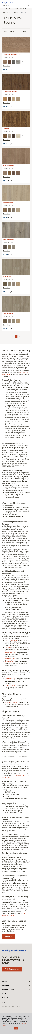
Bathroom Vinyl (10, 658)
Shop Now (6, 66)
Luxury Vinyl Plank (11, 640)
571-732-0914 (5, 5)
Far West (6, 128)
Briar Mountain (8, 313)
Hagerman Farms (8, 165)
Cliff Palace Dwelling (10, 91)
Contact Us (8, 936)
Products (15, 12)
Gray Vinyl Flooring (11, 702)
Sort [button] (24, 32)
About (4, 994)
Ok (16, 1028)
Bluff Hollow (7, 276)
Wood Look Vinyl (10, 678)
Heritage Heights (8, 202)
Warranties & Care (8, 990)
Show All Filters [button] (9, 32)
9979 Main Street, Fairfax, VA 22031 (11, 1006)
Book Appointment (13, 969)
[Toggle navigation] (28, 5)
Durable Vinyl (9, 661)
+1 (22, 62)
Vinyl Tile (8, 647)
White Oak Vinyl (10, 685)
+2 (22, 136)
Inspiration (5, 985)
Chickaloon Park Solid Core (12, 54)
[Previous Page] (12, 336)
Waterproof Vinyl (10, 652)
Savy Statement (8, 239)
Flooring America (6, 12)
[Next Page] (19, 336)
